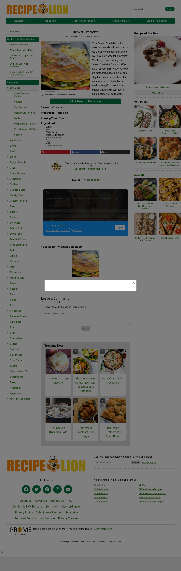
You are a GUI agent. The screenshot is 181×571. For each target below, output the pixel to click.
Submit (90, 303)
